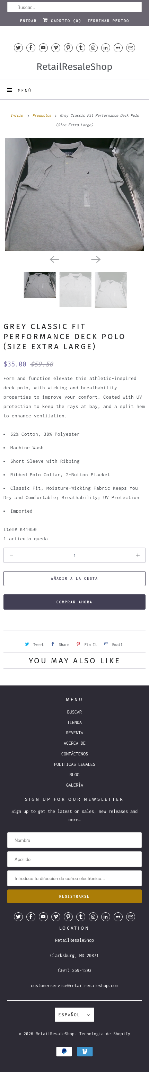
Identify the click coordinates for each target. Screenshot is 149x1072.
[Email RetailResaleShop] (130, 47)
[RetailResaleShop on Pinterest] (68, 47)
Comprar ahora (74, 602)
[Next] (95, 258)
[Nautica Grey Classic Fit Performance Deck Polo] (74, 194)
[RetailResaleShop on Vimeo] (55, 47)
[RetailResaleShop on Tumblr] (80, 47)
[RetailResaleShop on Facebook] (30, 47)
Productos (43, 115)
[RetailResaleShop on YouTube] (43, 47)
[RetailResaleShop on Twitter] (18, 47)
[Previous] (53, 258)
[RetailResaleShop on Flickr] (118, 47)
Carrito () (64, 21)
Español (71, 1014)
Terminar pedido (108, 21)
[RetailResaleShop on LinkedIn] (105, 47)
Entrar (28, 21)
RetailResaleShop (55, 1033)
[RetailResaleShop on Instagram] (93, 47)
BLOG (74, 774)
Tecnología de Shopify (104, 1033)
